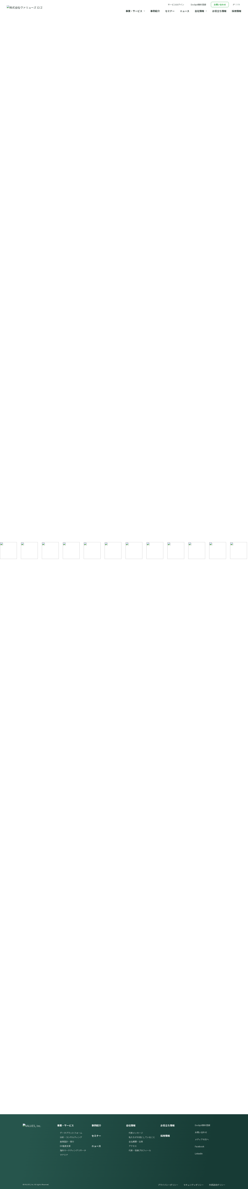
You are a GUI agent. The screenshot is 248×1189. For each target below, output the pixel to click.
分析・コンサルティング (71, 1137)
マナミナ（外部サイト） (199, 994)
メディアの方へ (202, 1139)
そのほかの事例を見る (41, 535)
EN (238, 4)
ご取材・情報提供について (102, 275)
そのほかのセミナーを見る (44, 860)
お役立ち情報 (167, 1125)
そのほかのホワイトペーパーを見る (50, 953)
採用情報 (165, 1135)
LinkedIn (199, 1153)
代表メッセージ (136, 1132)
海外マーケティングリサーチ (73, 1150)
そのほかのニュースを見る (58, 275)
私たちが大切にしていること (142, 1137)
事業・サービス (65, 1125)
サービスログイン (176, 4)
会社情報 (130, 1125)
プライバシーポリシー (168, 1184)
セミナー (96, 1135)
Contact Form (180, 1045)
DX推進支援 (65, 1145)
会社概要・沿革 (136, 1141)
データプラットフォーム (71, 1132)
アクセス (133, 1145)
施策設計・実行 (67, 1141)
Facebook (199, 1146)
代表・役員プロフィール (140, 1150)
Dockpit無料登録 (198, 4)
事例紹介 (96, 1125)
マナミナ (64, 1154)
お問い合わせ (220, 4)
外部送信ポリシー (217, 1184)
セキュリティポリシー (194, 1184)
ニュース (96, 1146)
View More (188, 187)
